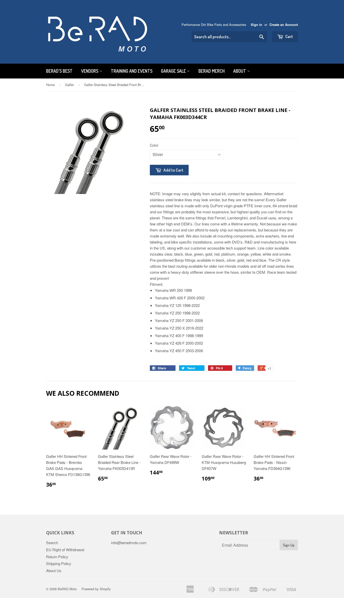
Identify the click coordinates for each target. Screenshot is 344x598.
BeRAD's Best (59, 71)
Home (50, 84)
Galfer (69, 84)
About (240, 71)
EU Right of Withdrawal (65, 549)
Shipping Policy (58, 563)
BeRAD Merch (211, 71)
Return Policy (57, 556)
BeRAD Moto (67, 588)
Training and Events (131, 71)
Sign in (256, 24)
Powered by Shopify (96, 588)
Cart (289, 36)
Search (52, 542)
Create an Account (283, 24)
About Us (53, 570)
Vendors (90, 71)
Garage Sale (174, 71)
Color (154, 145)
